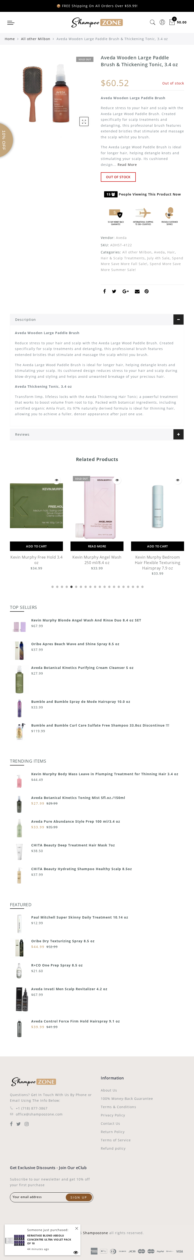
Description (25, 319)
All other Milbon (35, 39)
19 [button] (137, 586)
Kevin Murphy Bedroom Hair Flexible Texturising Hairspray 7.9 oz (158, 563)
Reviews (22, 434)
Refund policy (113, 1148)
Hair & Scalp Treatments (123, 258)
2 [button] (57, 586)
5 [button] (71, 586)
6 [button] (76, 586)
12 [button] (104, 586)
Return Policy (113, 1131)
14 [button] (113, 586)
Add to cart (36, 546)
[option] (36, 522)
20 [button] (142, 586)
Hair (171, 252)
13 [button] (109, 586)
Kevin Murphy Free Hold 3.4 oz (36, 560)
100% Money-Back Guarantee (127, 1098)
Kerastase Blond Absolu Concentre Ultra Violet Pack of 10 (49, 1239)
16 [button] (123, 586)
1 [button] (52, 586)
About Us (109, 1090)
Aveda (121, 237)
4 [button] (66, 586)
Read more (97, 546)
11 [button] (99, 586)
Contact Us (110, 1123)
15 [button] (118, 586)
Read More (127, 164)
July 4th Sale (158, 258)
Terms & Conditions (118, 1107)
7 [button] (80, 586)
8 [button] (85, 586)
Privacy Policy (113, 1115)
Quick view (56, 480)
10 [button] (94, 586)
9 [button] (90, 586)
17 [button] (128, 586)
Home (10, 39)
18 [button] (132, 586)
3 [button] (61, 586)
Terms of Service (116, 1140)
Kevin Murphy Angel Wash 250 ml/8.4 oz (97, 560)
